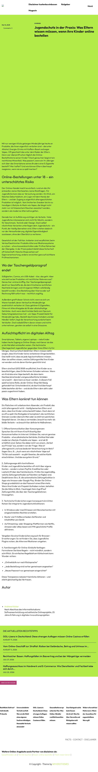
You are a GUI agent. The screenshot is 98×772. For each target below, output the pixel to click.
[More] (28, 33)
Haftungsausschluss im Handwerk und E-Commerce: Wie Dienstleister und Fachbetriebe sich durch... (48, 667)
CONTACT (78, 739)
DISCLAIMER (90, 739)
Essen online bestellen (43, 754)
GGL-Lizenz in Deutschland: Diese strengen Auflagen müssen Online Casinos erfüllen (46, 636)
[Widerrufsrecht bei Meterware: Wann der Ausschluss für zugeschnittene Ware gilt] (90, 696)
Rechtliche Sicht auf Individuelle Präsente (7, 710)
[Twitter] (10, 33)
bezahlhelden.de (9, 754)
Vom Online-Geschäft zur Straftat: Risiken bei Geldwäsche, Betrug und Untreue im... (46, 646)
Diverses (37, 23)
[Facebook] (4, 33)
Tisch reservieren (62, 754)
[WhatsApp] (21, 33)
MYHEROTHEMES (60, 764)
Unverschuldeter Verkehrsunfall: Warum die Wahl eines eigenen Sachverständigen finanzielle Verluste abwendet (24, 717)
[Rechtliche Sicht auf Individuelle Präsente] (7, 696)
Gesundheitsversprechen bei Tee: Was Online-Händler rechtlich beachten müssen (57, 713)
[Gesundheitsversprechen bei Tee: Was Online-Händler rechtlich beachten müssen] (57, 696)
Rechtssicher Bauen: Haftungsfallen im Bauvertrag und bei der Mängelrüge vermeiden (47, 656)
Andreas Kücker (11, 606)
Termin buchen (25, 754)
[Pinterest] (16, 33)
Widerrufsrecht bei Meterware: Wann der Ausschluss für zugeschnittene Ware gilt (90, 713)
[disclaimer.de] (14, 7)
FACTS (68, 739)
